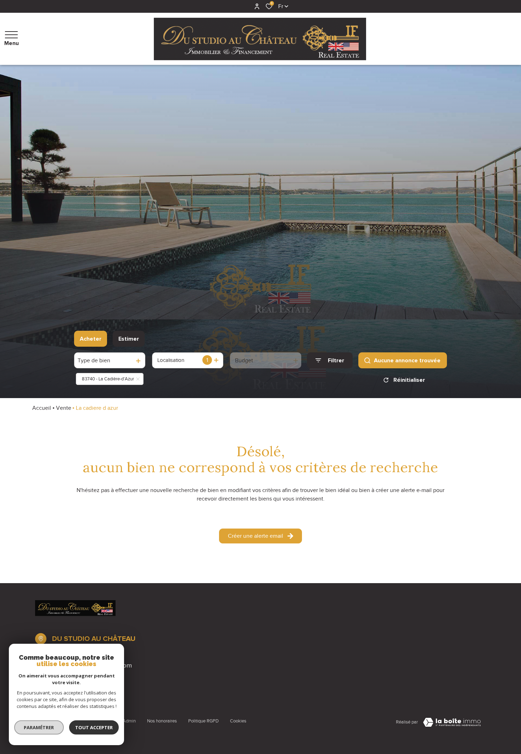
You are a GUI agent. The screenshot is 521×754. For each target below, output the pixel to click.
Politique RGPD (203, 721)
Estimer (128, 338)
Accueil (41, 408)
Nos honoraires (162, 721)
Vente (63, 408)
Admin (129, 721)
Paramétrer (39, 727)
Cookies (238, 721)
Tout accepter (94, 727)
